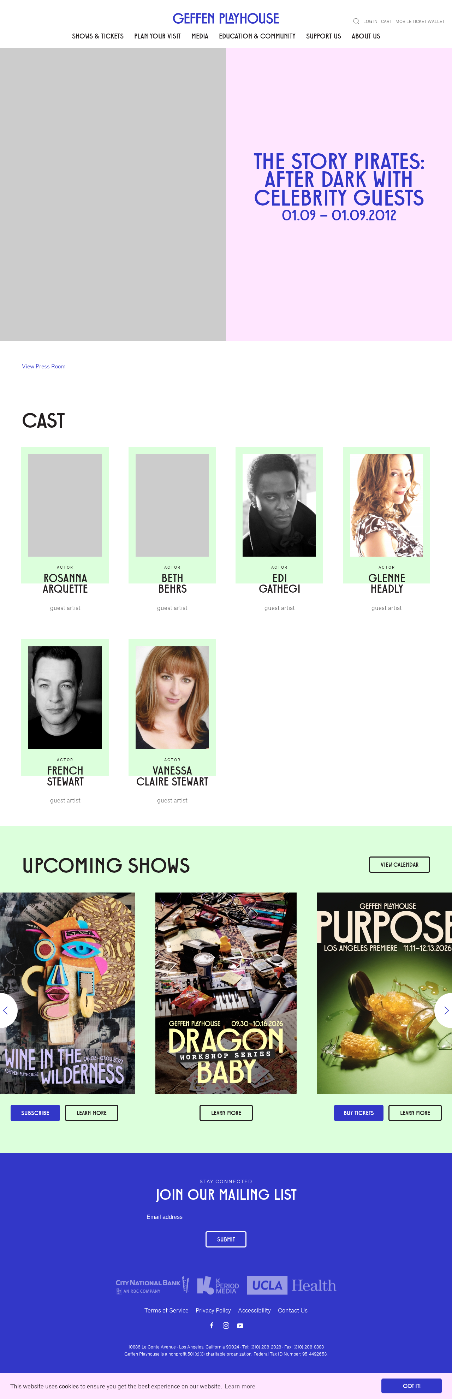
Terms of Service (166, 1310)
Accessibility (254, 1310)
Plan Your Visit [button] (157, 35)
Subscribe (35, 1113)
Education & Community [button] (257, 35)
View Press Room (44, 366)
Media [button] (199, 35)
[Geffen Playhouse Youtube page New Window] (240, 1325)
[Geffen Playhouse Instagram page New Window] (226, 1325)
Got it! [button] (412, 1386)
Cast (52, 70)
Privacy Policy (213, 1310)
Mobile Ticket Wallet (420, 21)
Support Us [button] (323, 35)
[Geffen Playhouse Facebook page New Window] (211, 1325)
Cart (386, 21)
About (30, 70)
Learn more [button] (240, 1385)
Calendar (399, 864)
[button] (356, 21)
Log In (370, 21)
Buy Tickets (359, 1113)
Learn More (226, 1113)
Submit (226, 1239)
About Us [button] (366, 35)
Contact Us (293, 1310)
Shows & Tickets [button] (98, 35)
